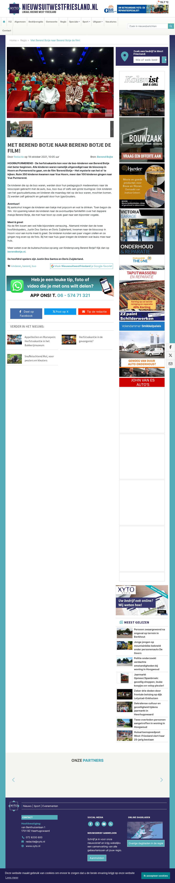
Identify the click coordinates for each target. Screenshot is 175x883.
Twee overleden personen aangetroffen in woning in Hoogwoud (150, 723)
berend (26, 266)
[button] (8, 129)
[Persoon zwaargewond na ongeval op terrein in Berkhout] (125, 633)
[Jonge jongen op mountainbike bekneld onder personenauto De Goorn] (125, 645)
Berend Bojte (105, 156)
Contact (6, 30)
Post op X (62, 311)
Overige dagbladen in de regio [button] (146, 843)
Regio (63, 21)
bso (34, 266)
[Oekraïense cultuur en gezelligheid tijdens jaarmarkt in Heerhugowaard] (125, 706)
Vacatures (110, 21)
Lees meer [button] (11, 877)
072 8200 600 (34, 837)
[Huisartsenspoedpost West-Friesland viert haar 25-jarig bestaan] (125, 735)
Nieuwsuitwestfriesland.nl (60, 7)
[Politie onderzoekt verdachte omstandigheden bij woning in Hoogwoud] (125, 661)
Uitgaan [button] (97, 21)
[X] (97, 824)
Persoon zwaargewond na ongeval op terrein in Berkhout (149, 633)
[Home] (4, 21)
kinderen (16, 266)
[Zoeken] (171, 26)
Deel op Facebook (27, 313)
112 (10, 21)
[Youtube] (104, 824)
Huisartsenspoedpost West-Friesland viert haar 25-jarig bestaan (149, 736)
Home (13, 40)
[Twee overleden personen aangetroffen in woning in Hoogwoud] (125, 723)
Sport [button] (85, 21)
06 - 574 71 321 (73, 295)
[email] (170, 364)
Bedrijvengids (36, 21)
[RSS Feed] (111, 824)
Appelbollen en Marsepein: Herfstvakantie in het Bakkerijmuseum (40, 341)
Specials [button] (73, 21)
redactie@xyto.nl (35, 841)
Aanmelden (97, 858)
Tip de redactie (97, 311)
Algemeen (20, 21)
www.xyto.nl (33, 846)
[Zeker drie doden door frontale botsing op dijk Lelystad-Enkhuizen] (125, 694)
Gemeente (51, 21)
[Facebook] (91, 824)
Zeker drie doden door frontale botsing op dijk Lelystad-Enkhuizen (148, 694)
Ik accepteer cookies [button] (156, 875)
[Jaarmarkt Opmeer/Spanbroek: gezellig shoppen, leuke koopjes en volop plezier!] (125, 678)
